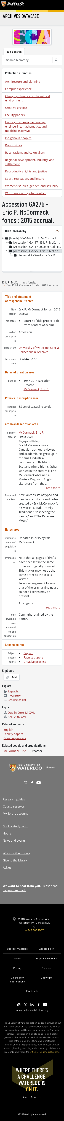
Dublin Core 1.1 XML (21, 713)
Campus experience (18, 89)
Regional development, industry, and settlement (29, 162)
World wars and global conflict (25, 193)
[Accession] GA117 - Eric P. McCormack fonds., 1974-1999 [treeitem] (37, 242)
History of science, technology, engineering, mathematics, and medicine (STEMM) (26, 126)
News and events (14, 840)
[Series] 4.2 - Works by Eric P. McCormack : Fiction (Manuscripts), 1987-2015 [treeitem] (40, 255)
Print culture (13, 145)
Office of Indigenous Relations (44, 1052)
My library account (15, 814)
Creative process (16, 108)
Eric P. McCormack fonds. (19, 282)
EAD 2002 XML (17, 717)
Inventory (14, 696)
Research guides (14, 799)
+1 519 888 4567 (34, 930)
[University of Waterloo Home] (12, 5)
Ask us (7, 867)
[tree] (32, 254)
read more (53, 488)
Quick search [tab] (14, 51)
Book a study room (15, 826)
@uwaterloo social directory (32, 1010)
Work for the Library (16, 853)
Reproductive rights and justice (26, 171)
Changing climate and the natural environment (27, 98)
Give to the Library (15, 860)
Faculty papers (15, 115)
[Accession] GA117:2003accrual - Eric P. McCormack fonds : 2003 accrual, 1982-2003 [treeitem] (37, 247)
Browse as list (17, 700)
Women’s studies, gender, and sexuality (31, 186)
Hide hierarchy (15, 231)
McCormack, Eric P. (36, 389)
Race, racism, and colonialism (25, 153)
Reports (13, 691)
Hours (7, 833)
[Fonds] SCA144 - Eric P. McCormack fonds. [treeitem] (35, 238)
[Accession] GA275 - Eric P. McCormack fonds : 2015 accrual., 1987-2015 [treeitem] (37, 251)
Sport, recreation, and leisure (24, 179)
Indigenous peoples (18, 138)
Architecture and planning (22, 82)
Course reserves (14, 806)
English (28, 653)
